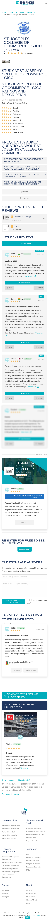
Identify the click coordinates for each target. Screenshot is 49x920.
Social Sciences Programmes (12, 862)
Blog (27, 854)
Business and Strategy (23, 217)
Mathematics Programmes (11, 872)
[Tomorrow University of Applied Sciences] (9, 471)
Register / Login (24, 549)
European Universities (33, 828)
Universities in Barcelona (10, 829)
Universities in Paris (9, 838)
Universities (13, 12)
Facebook (5, 890)
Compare (25, 198)
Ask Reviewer (25, 283)
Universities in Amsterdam (11, 826)
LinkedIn (5, 893)
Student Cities (31, 838)
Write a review (26, 243)
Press (28, 903)
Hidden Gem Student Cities (35, 834)
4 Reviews (29, 53)
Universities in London (9, 835)
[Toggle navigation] (3, 3)
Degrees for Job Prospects (35, 841)
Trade (17, 226)
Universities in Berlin (9, 832)
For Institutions (31, 893)
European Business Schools (35, 831)
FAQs (28, 870)
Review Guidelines (32, 860)
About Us (29, 890)
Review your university (33, 857)
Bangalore (30, 12)
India (22, 12)
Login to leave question (13, 601)
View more (24, 522)
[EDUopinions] (25, 3)
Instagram (5, 897)
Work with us (30, 897)
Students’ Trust (31, 900)
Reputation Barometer (33, 867)
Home (4, 12)
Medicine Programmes (10, 868)
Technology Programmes (10, 865)
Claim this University (10, 794)
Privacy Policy (35, 915)
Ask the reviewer (30, 670)
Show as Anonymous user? (37, 601)
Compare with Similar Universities (22, 695)
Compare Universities (33, 864)
